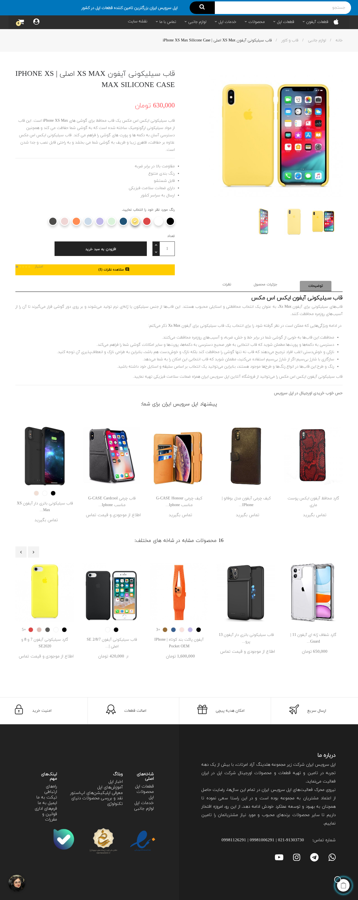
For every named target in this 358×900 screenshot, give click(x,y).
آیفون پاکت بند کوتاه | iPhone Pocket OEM (179, 643)
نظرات (226, 284)
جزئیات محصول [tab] (265, 284)
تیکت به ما (46, 797)
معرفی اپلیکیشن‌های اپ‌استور (96, 793)
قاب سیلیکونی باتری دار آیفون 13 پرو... (246, 638)
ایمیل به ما (47, 803)
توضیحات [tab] (315, 285)
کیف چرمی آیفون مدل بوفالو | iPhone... (246, 502)
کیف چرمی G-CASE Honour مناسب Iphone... (179, 502)
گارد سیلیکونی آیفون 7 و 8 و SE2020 (44, 643)
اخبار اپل (116, 782)
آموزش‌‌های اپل (110, 787)
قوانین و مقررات (49, 817)
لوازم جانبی (144, 809)
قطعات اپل (144, 786)
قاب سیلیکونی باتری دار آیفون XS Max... (45, 507)
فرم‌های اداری (46, 809)
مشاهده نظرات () (113, 269)
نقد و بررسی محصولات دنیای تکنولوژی (97, 801)
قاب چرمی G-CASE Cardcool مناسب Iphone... (112, 502)
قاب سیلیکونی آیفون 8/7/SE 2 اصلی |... (112, 643)
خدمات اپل (144, 803)
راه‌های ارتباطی (50, 789)
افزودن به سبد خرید (100, 249)
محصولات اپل (145, 794)
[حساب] (36, 22)
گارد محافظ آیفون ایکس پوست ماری (313, 502)
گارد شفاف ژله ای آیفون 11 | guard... (313, 638)
